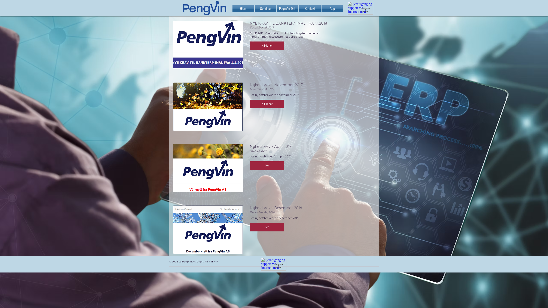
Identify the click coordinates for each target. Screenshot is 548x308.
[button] (267, 45)
